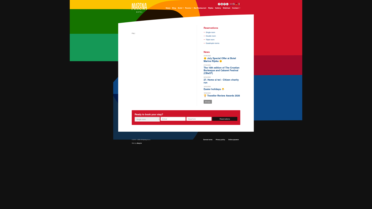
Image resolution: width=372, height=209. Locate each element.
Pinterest (222, 4)
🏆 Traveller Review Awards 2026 (222, 95)
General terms (207, 139)
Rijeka (210, 8)
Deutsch (236, 4)
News (168, 8)
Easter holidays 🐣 (214, 89)
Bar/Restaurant (200, 8)
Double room (211, 36)
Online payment (233, 139)
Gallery (218, 8)
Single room (210, 32)
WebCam (226, 8)
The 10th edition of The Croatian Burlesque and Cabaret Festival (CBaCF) (221, 70)
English (233, 4)
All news (207, 102)
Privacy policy (220, 139)
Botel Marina (139, 8)
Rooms (188, 8)
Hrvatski (231, 4)
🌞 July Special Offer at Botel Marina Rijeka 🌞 (220, 60)
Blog (174, 8)
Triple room (210, 39)
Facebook (219, 4)
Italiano (239, 4)
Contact (235, 8)
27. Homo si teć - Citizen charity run (221, 81)
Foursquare (224, 4)
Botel (180, 8)
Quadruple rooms (212, 43)
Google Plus (227, 4)
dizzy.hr (139, 143)
